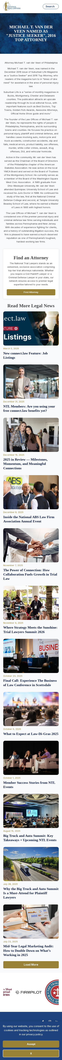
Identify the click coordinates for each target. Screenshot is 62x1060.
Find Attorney (31, 292)
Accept (31, 1044)
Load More (31, 964)
